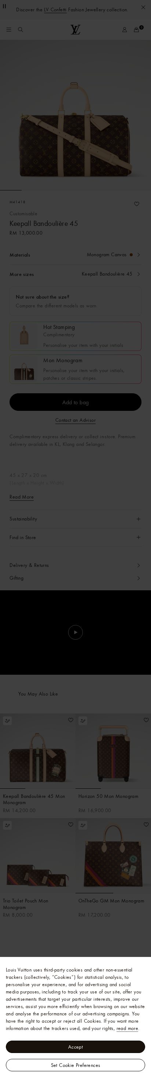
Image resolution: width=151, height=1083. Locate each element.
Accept (75, 1047)
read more (128, 1028)
